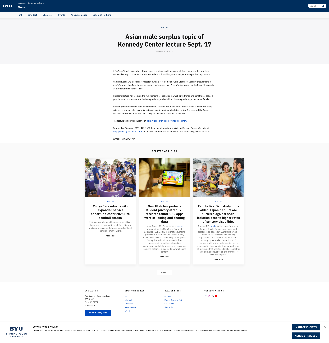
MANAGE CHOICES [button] (306, 327)
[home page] (7, 6)
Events (61, 15)
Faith (20, 15)
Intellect (32, 15)
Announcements (79, 15)
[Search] (323, 6)
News (22, 7)
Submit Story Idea (98, 312)
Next (163, 272)
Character (47, 15)
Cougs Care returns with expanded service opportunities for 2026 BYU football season (110, 212)
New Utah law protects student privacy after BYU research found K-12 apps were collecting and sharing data (164, 214)
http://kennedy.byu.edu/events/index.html (167, 121)
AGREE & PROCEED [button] (306, 335)
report (180, 226)
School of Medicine (102, 15)
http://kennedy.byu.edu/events (127, 131)
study (213, 226)
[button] (324, 327)
